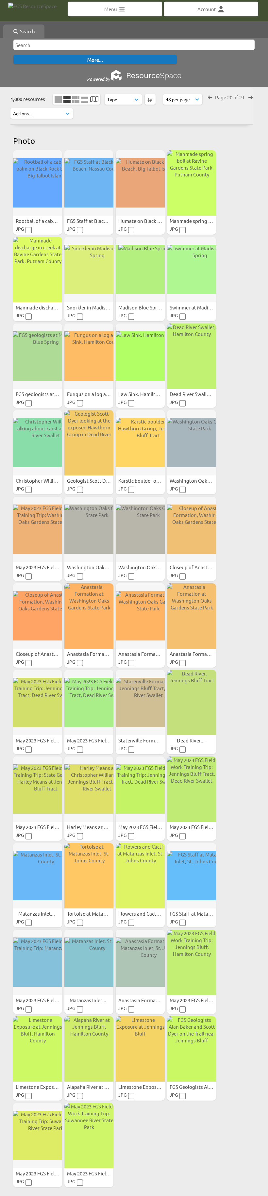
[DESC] (150, 99)
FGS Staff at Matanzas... (196, 913)
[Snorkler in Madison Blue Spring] (88, 269)
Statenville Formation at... (147, 740)
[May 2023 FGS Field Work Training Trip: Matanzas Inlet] (37, 962)
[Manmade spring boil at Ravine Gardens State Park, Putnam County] (191, 183)
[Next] (250, 97)
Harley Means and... (89, 827)
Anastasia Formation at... (95, 654)
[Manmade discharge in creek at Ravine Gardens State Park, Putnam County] (37, 269)
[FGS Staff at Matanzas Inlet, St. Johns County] (191, 875)
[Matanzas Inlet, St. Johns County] (37, 875)
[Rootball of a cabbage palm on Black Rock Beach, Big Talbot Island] (37, 183)
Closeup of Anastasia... (195, 567)
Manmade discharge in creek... (50, 307)
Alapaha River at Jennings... (98, 1087)
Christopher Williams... (41, 480)
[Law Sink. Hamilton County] (140, 356)
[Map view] (94, 99)
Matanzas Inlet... (37, 913)
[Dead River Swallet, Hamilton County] (191, 356)
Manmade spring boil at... (198, 221)
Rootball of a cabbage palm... (48, 221)
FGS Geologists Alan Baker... (201, 1087)
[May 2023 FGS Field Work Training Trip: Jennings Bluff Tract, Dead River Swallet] (37, 702)
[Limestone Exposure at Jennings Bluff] (140, 1049)
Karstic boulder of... (140, 480)
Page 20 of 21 (230, 97)
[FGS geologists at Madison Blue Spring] (37, 356)
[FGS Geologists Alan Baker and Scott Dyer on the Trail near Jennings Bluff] (191, 1049)
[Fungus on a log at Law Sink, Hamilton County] (88, 356)
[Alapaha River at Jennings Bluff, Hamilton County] (88, 1049)
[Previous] (210, 97)
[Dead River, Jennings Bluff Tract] (191, 702)
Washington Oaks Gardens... (202, 480)
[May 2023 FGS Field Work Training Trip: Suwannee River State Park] (37, 1135)
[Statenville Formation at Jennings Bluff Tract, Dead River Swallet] (140, 702)
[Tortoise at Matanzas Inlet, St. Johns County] (88, 875)
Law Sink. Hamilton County (148, 394)
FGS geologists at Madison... (47, 394)
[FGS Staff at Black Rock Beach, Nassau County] (88, 183)
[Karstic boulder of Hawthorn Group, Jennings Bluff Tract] (140, 442)
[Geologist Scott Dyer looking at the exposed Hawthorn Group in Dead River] (88, 442)
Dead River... (191, 740)
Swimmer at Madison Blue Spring (207, 307)
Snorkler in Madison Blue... (97, 307)
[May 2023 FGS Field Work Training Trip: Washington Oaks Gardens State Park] (37, 529)
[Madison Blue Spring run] (140, 269)
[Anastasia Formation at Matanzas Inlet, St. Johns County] (140, 962)
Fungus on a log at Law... (95, 394)
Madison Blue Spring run (146, 307)
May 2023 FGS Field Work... (45, 567)
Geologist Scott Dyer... (92, 480)
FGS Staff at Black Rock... (95, 221)
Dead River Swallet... (193, 394)
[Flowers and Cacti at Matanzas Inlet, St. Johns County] (140, 875)
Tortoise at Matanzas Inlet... (98, 913)
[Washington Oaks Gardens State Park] (191, 442)
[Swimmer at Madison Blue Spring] (191, 269)
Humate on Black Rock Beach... (153, 221)
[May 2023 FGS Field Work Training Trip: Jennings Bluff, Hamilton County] (191, 962)
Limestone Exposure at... (44, 1087)
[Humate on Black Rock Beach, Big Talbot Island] (140, 183)
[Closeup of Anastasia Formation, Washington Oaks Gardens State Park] (191, 529)
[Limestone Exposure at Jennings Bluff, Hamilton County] (37, 1049)
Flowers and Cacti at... (143, 913)
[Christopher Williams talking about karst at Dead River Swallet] (37, 442)
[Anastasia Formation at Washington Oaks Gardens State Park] (88, 616)
